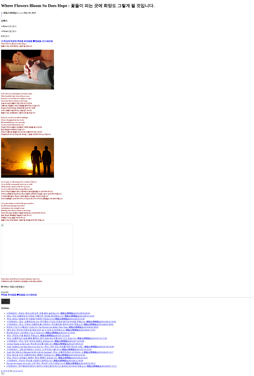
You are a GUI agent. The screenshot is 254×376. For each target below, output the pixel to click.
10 (8, 371)
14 (19, 371)
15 (22, 371)
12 (14, 371)
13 (16, 371)
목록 (5, 301)
